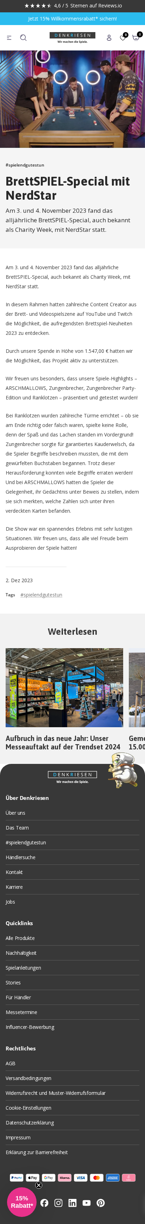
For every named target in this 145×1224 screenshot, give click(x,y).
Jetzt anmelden (49, 641)
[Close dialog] (137, 590)
